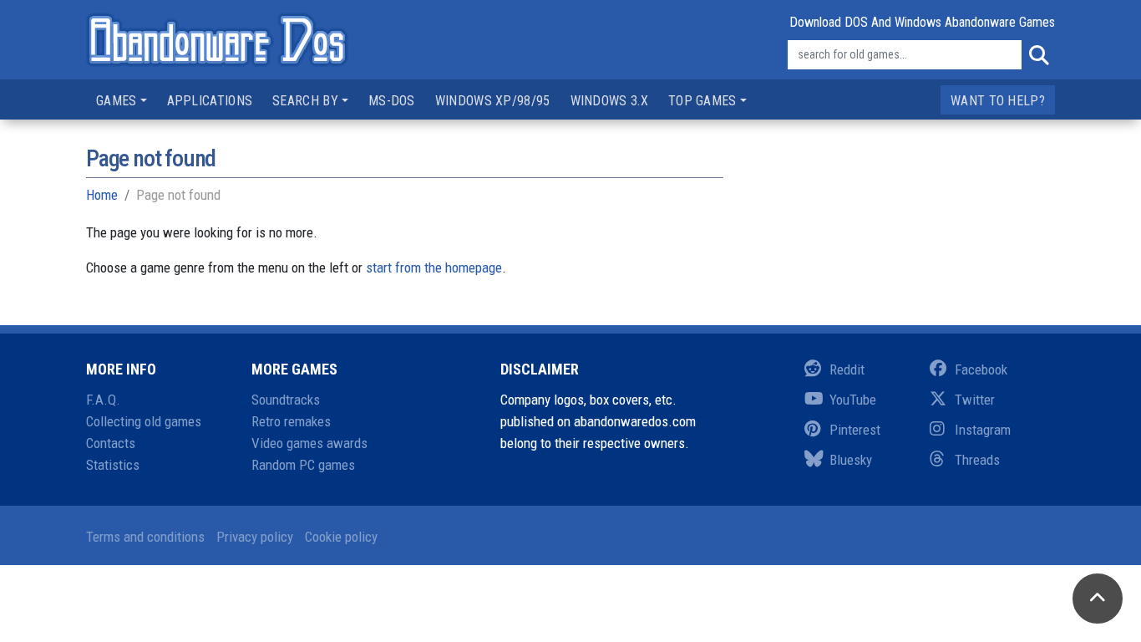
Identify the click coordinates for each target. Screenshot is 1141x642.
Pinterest (854, 429)
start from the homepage (434, 267)
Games (116, 101)
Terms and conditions (145, 536)
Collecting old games (143, 421)
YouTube (852, 399)
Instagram (983, 429)
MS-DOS (391, 101)
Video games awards (309, 443)
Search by (305, 101)
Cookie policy (341, 536)
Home (102, 194)
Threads (977, 459)
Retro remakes (291, 421)
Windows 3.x (609, 101)
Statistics (112, 464)
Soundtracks (285, 399)
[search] (1038, 55)
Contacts (110, 443)
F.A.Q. (103, 399)
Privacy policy (254, 536)
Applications (210, 101)
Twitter (975, 399)
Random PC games (303, 464)
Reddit (847, 369)
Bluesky (850, 459)
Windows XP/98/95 (492, 101)
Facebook (981, 369)
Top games (702, 101)
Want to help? (998, 101)
